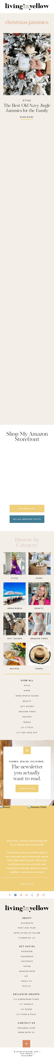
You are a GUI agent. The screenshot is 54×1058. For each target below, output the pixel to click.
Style (27, 100)
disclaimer (27, 1055)
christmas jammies (26, 22)
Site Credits (26, 1053)
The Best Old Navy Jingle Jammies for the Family (27, 108)
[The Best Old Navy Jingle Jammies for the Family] (27, 64)
